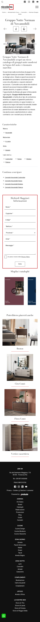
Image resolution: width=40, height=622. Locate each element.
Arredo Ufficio (20, 594)
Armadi (20, 569)
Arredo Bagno (20, 555)
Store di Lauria (20, 605)
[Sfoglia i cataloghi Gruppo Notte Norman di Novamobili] (24, 28)
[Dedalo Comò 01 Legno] (5, 28)
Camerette (20, 572)
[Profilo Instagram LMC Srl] (29, 2)
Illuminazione (20, 580)
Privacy (9, 490)
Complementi (20, 586)
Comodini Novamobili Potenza (14, 187)
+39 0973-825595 (21, 478)
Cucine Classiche (20, 534)
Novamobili (8, 132)
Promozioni (20, 512)
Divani (20, 550)
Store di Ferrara (20, 608)
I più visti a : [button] (7, 155)
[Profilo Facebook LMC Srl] (25, 2)
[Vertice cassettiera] (34, 28)
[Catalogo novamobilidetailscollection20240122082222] (14, 291)
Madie (20, 547)
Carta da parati (20, 583)
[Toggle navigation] (36, 7)
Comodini (24, 12)
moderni (7, 150)
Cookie (15, 490)
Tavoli (20, 553)
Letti (20, 564)
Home (4, 12)
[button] (4, 44)
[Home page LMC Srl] (7, 7)
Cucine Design (20, 528)
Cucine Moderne (20, 531)
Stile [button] (4, 146)
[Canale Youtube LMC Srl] (38, 2)
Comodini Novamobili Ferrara (13, 181)
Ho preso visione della (19, 257)
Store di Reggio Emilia (20, 611)
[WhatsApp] (4, 616)
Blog (20, 515)
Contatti (20, 520)
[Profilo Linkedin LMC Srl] (33, 2)
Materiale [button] (6, 137)
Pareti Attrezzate (20, 545)
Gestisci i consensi (26, 490)
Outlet (20, 517)
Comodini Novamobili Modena (14, 184)
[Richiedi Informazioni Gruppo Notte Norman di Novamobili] (16, 28)
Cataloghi (20, 507)
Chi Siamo (20, 502)
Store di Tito (20, 603)
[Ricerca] (2, 2)
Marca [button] (5, 129)
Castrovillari (9, 159)
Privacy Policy (25, 257)
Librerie (20, 542)
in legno (8, 141)
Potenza (7, 162)
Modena (28, 159)
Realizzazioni (20, 510)
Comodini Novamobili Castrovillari (15, 177)
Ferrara (19, 159)
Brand (20, 504)
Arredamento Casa (13, 12)
